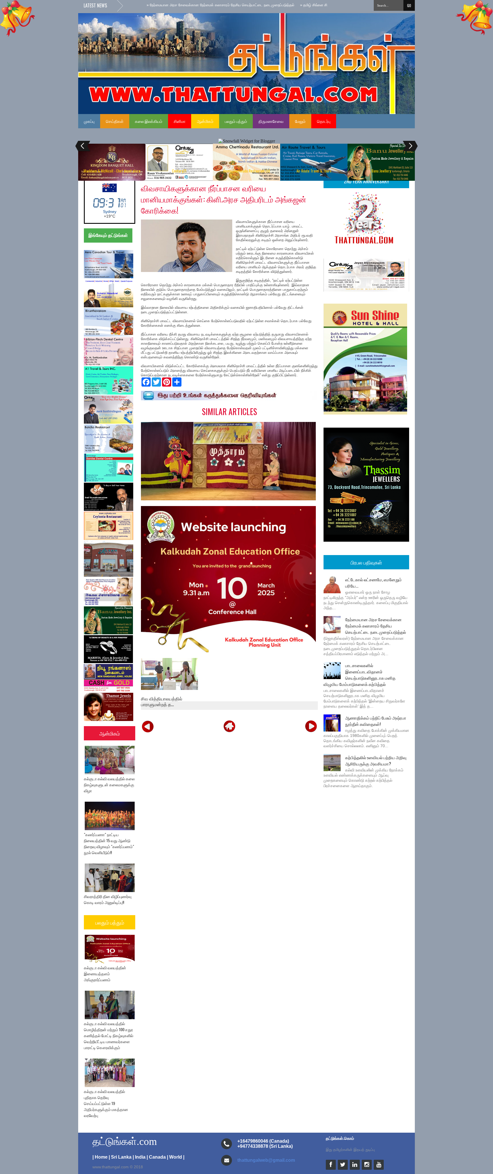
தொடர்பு (323, 121)
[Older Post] (311, 726)
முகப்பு (89, 121)
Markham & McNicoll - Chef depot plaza (112, 171)
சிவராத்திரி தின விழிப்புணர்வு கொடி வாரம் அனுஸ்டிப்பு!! (108, 899)
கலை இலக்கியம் (148, 121)
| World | (175, 1157)
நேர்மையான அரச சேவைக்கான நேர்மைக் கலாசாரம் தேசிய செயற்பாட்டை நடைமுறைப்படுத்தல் (375, 625)
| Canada (156, 1157)
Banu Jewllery (381, 171)
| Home (100, 1157)
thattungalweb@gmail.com (266, 1160)
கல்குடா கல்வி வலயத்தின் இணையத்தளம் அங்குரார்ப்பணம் (105, 973)
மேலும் (300, 121)
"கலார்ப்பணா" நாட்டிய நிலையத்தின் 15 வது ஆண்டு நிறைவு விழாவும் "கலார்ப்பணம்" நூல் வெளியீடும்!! (109, 843)
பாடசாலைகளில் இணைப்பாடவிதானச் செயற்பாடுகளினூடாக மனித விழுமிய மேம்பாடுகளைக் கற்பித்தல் (359, 674)
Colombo (110, 211)
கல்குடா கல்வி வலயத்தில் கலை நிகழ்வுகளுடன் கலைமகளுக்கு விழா (109, 784)
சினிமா (179, 121)
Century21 (179, 171)
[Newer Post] (148, 726)
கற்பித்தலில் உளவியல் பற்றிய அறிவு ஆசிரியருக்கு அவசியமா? (376, 760)
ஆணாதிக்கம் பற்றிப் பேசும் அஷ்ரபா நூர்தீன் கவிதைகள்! (375, 720)
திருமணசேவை (271, 121)
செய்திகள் (115, 121)
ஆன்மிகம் (205, 121)
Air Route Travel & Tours (314, 171)
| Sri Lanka (120, 1157)
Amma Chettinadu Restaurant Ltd (246, 171)
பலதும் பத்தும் (236, 121)
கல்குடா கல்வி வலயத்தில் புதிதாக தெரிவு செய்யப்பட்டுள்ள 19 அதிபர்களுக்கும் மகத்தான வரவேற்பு (106, 1103)
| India (139, 1157)
